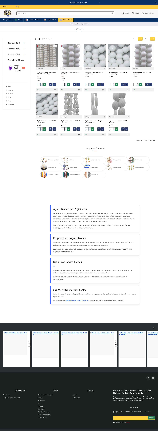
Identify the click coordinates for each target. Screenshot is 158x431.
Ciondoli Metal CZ (52, 167)
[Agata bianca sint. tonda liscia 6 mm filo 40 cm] (95, 55)
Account (90, 391)
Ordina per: (134, 39)
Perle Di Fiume (94, 174)
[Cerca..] (112, 13)
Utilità (55, 391)
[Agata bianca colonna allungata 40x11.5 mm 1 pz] (95, 104)
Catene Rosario (94, 167)
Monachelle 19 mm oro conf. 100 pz (28, 341)
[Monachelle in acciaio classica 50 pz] (102, 343)
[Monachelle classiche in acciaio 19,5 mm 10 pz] (132, 345)
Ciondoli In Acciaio (139, 167)
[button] (44, 84)
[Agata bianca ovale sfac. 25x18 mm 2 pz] (119, 104)
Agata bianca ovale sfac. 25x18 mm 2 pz (118, 121)
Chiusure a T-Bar (117, 167)
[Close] (156, 2)
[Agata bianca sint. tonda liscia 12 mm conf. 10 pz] (119, 55)
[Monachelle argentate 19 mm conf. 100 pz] (74, 345)
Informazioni (20, 391)
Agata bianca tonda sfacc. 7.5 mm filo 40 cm (70, 73)
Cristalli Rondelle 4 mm (75, 174)
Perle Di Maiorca (117, 160)
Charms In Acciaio (95, 160)
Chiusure (72, 160)
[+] (41, 83)
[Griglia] (36, 38)
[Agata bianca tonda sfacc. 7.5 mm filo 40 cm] (71, 55)
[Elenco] (39, 38)
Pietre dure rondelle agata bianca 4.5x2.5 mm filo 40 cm (46, 73)
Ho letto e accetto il (122, 422)
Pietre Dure (76, 24)
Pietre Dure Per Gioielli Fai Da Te (77, 300)
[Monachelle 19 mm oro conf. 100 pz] (15, 343)
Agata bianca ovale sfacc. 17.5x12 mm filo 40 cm (46, 121)
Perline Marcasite (73, 167)
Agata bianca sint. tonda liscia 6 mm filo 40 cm (94, 73)
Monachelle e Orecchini (53, 160)
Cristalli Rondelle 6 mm (53, 174)
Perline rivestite (138, 160)
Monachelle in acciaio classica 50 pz (115, 341)
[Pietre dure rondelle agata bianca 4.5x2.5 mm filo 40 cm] (47, 55)
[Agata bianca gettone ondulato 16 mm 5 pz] (71, 104)
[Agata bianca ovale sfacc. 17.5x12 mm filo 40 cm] (47, 104)
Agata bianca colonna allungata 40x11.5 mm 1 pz (94, 121)
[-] (41, 85)
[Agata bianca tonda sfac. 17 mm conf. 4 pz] (143, 55)
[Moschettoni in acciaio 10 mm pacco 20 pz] (45, 345)
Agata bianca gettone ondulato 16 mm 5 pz (70, 121)
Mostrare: (147, 39)
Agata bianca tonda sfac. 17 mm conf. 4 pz (142, 73)
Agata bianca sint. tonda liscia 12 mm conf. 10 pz (118, 73)
